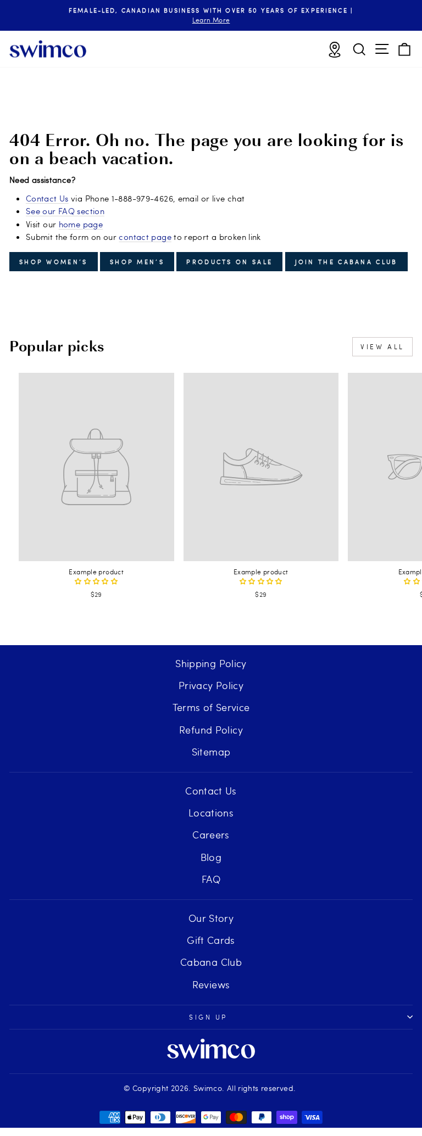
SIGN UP (208, 1016)
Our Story (211, 918)
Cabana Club (211, 962)
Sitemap (211, 751)
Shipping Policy (211, 663)
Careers (211, 834)
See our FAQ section (65, 210)
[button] (96, 581)
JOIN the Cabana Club (346, 262)
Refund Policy (211, 729)
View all (382, 346)
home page (81, 224)
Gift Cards (211, 940)
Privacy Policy (211, 685)
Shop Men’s (137, 262)
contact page (145, 236)
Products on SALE (229, 262)
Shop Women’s (53, 262)
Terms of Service (211, 707)
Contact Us (47, 198)
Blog (211, 857)
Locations (211, 812)
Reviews (211, 984)
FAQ (211, 879)
